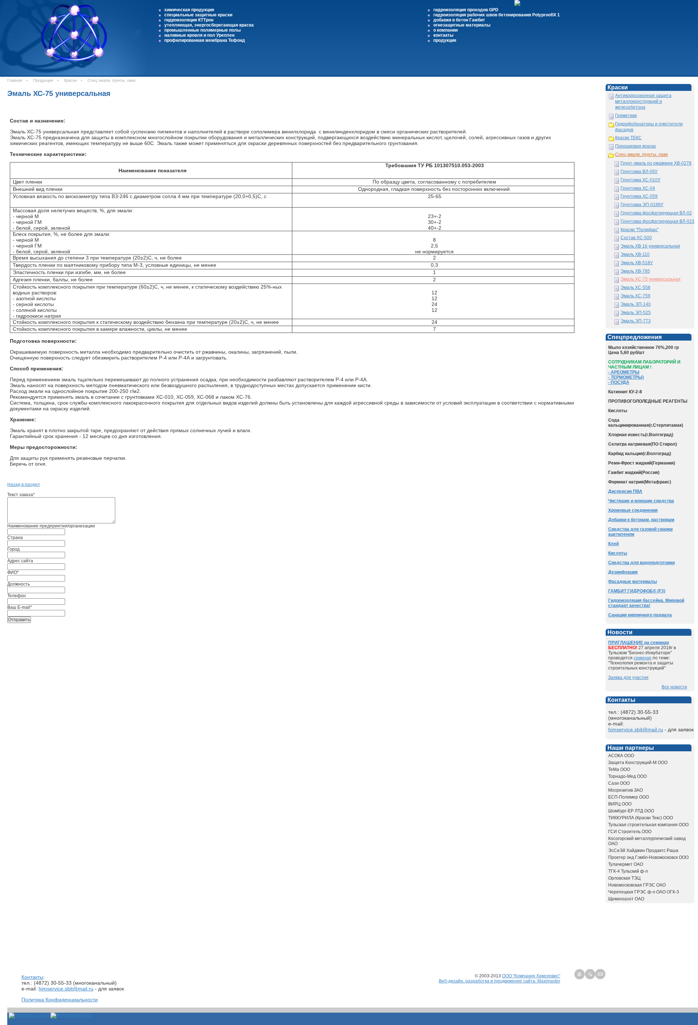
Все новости (674, 687)
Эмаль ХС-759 (635, 295)
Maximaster (548, 981)
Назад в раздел (23, 484)
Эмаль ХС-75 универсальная (651, 279)
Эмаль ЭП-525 (636, 312)
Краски (70, 80)
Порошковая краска (635, 146)
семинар (642, 657)
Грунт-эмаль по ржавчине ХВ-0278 (656, 163)
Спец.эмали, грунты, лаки (641, 154)
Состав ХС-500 (636, 237)
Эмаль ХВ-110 (635, 254)
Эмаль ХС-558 (635, 287)
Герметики (626, 115)
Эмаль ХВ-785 (635, 271)
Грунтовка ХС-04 (638, 188)
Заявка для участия (628, 677)
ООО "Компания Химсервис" (531, 975)
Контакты (32, 977)
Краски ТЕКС (628, 137)
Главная (14, 80)
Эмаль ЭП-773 (636, 320)
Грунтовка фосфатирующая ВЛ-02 (656, 213)
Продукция (43, 80)
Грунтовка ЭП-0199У (642, 204)
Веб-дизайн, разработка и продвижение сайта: (488, 981)
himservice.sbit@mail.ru (635, 729)
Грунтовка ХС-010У (641, 179)
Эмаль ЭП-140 (636, 304)
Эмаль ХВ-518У (637, 262)
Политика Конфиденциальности (59, 999)
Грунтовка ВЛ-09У (639, 171)
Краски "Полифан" (639, 229)
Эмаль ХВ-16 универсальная (650, 246)
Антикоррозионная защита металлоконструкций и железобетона (643, 101)
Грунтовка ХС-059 (639, 196)
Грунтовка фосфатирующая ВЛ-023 (657, 221)
